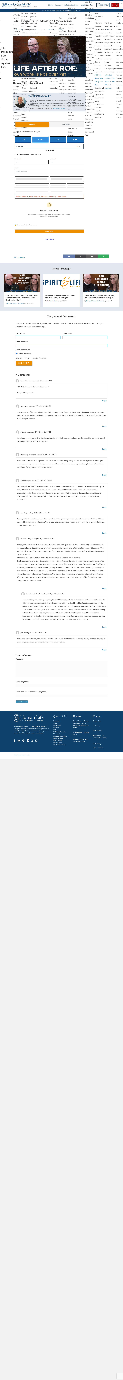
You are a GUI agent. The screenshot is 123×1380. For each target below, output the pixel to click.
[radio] (23, 775)
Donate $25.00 (49, 867)
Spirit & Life (84, 5)
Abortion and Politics (47, 30)
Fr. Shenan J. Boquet (19, 30)
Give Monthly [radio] (66, 760)
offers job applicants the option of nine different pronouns (34, 474)
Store (54, 1365)
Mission (50, 5)
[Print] (105, 29)
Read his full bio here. (59, 744)
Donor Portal (57, 1361)
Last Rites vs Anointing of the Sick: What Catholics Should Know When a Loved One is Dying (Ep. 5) (21, 933)
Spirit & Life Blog (58, 30)
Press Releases (57, 1376)
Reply (104, 1036)
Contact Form (97, 1357)
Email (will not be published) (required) (31, 1327)
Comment (19, 1295)
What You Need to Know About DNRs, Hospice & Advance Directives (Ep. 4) (99, 932)
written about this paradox (22, 506)
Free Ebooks (74, 5)
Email (16, 803)
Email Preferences (23, 985)
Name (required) (22, 1317)
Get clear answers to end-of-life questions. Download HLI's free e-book (61, 10)
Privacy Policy (57, 1378)
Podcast (66, 5)
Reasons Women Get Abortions (31, 125)
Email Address (21, 977)
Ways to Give (57, 1370)
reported (26, 50)
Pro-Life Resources (24, 989)
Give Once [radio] (32, 760)
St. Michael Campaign (59, 1368)
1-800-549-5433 (97, 1366)
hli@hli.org (96, 1362)
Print (108, 29)
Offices (55, 1359)
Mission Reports (58, 1374)
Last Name (53, 795)
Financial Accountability (60, 1372)
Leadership (56, 1357)
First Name (18, 795)
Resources (58, 5)
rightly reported (30, 200)
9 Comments (37, 30)
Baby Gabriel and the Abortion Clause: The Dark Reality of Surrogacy (60, 932)
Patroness (56, 1363)
